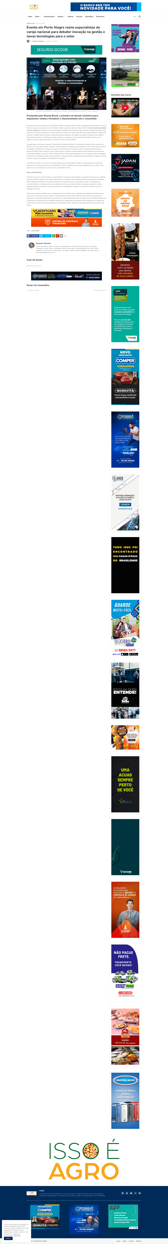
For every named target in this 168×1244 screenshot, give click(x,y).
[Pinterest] (57, 235)
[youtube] (131, 1193)
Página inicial (30, 23)
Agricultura (89, 17)
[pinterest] (139, 1193)
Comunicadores (49, 17)
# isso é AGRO (40, 23)
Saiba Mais (17, 1236)
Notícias (71, 17)
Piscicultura (100, 17)
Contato (131, 1241)
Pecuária (79, 17)
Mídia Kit (138, 1241)
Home (30, 17)
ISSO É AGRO (42, 1241)
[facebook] (122, 1193)
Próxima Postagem (99, 290)
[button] (135, 17)
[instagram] (135, 1193)
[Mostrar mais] (65, 235)
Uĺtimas (60, 17)
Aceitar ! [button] (8, 1238)
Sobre (37, 17)
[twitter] (127, 1193)
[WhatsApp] (53, 235)
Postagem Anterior (33, 290)
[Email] (61, 235)
